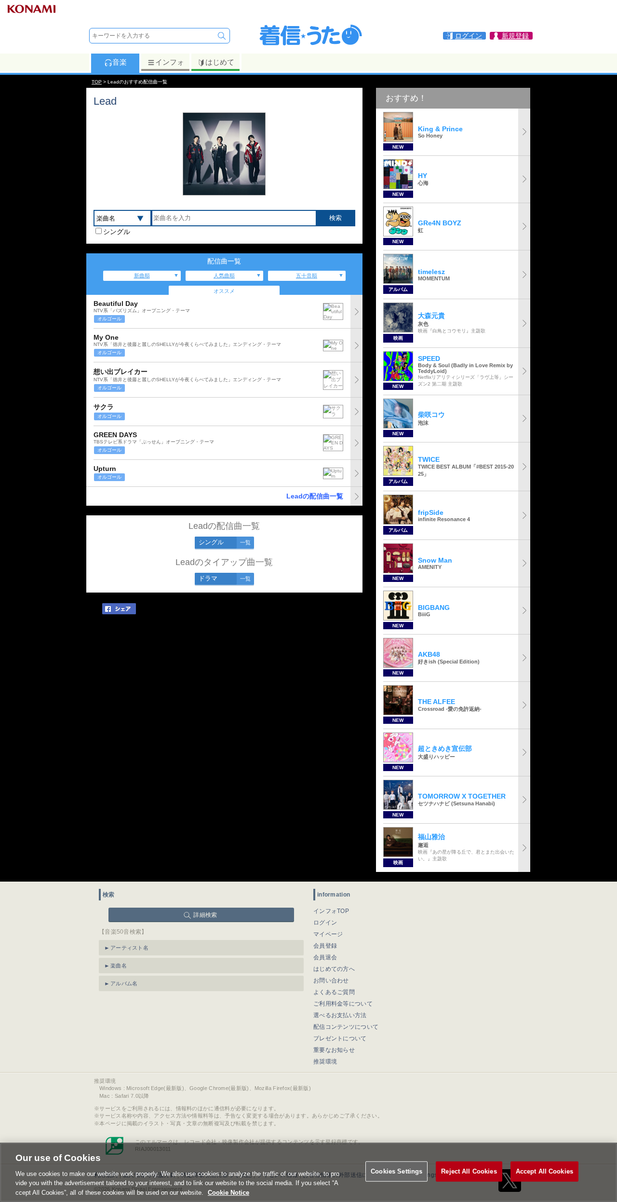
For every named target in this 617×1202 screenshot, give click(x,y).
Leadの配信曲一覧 (314, 496)
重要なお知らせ (334, 1050)
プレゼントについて (340, 1038)
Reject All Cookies (468, 1171)
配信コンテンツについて (345, 1026)
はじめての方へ (334, 969)
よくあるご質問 (334, 992)
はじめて (219, 62)
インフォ (169, 62)
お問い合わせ (331, 980)
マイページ (328, 934)
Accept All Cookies (544, 1171)
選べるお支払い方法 (340, 1015)
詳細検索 (205, 915)
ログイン (325, 922)
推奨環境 (325, 1061)
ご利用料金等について (343, 1003)
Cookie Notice (228, 1192)
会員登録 (325, 945)
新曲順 (142, 275)
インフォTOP (331, 911)
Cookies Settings (396, 1171)
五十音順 (306, 275)
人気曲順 (224, 275)
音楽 (119, 62)
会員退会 (325, 957)
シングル (116, 231)
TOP (97, 81)
